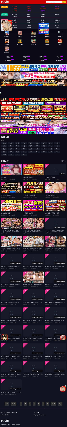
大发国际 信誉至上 (6, 195)
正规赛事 (25, 57)
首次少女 (29, 27)
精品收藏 (4, 20)
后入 (24, 152)
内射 (4, 154)
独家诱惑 (14, 27)
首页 (6, 403)
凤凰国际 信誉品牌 (28, 177)
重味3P (14, 25)
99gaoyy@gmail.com (39, 415)
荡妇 (4, 149)
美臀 (57, 143)
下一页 (53, 403)
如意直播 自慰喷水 (50, 195)
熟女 (11, 149)
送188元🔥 (8, 60)
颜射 (44, 152)
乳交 (17, 152)
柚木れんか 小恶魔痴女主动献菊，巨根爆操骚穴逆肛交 (16, 302)
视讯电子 (25, 60)
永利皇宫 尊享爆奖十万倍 (52, 213)
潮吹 (50, 146)
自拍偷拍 (43, 14)
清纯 (37, 143)
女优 (57, 146)
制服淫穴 (14, 20)
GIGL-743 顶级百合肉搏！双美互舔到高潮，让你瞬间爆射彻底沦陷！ (42, 320)
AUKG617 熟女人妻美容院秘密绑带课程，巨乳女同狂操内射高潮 (40, 338)
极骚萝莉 (43, 25)
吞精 (50, 152)
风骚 (24, 143)
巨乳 (50, 143)
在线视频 (4, 25)
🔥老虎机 (41, 60)
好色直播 (3, 177)
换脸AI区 (29, 22)
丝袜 (11, 146)
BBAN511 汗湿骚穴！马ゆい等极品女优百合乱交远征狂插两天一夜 (19, 338)
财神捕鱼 (58, 60)
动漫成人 (57, 22)
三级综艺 (43, 22)
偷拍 (4, 143)
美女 (24, 149)
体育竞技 (8, 57)
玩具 (30, 146)
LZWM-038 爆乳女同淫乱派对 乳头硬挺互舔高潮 (14, 266)
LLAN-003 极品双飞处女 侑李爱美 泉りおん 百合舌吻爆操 (16, 284)
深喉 (4, 152)
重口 (24, 154)
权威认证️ (41, 57)
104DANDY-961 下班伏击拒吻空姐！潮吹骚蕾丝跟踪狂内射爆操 (40, 374)
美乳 (44, 143)
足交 (11, 152)
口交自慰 (29, 20)
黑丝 (17, 146)
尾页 (60, 403)
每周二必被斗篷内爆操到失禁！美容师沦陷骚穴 (36, 302)
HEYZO (57, 25)
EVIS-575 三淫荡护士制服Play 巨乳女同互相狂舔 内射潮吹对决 (18, 320)
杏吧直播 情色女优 (28, 213)
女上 (37, 152)
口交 (57, 149)
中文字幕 (57, 14)
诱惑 (30, 143)
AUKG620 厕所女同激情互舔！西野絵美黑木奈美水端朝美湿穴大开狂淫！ (43, 356)
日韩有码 (29, 14)
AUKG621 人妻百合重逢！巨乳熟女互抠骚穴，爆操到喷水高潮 (18, 374)
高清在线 (4, 14)
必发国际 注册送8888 (29, 195)
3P (17, 154)
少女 (44, 149)
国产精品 (14, 14)
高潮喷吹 (43, 27)
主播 (50, 149)
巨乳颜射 (57, 27)
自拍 (11, 143)
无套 (11, 154)
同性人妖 (14, 22)
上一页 (13, 403)
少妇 (37, 149)
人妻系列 (29, 25)
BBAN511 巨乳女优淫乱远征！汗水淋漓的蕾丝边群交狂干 (17, 392)
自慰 (37, 146)
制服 (24, 146)
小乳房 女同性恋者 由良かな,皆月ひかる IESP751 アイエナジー (18, 249)
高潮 (44, 146)
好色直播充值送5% (6, 213)
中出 (57, 152)
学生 (17, 149)
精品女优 (57, 20)
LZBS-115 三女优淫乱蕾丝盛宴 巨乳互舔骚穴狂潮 (36, 266)
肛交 (30, 152)
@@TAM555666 (4, 415)
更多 (63, 161)
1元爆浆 (58, 57)
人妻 (30, 149)
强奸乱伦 (43, 20)
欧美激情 (43, 16)
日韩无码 (29, 16)
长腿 (4, 146)
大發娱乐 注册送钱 (50, 177)
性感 (17, 143)
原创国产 (14, 16)
